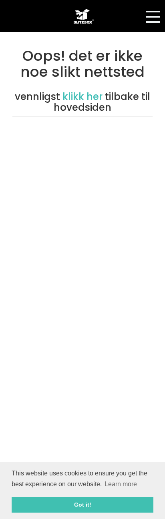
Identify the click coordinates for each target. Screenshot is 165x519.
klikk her (83, 96)
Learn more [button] (121, 484)
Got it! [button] (82, 504)
